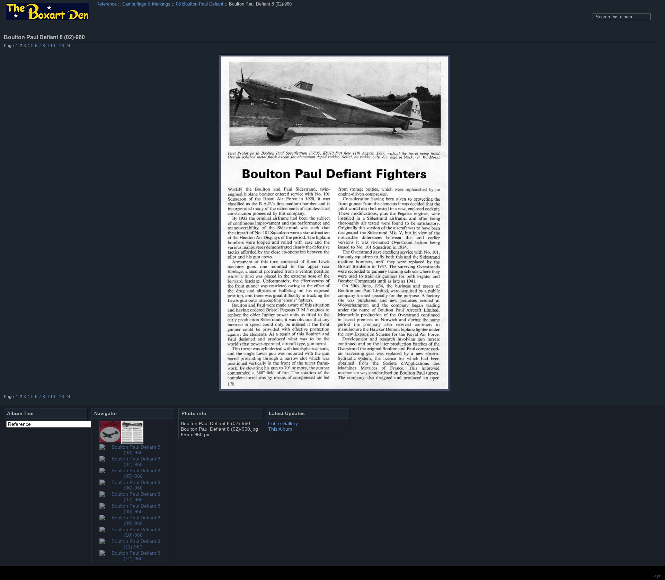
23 (61, 46)
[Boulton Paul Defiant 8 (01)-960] (110, 440)
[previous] (628, 46)
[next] (647, 46)
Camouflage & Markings (146, 4)
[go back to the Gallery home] (47, 12)
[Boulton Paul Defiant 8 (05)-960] (133, 476)
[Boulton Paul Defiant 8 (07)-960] (133, 499)
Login (657, 576)
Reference (106, 4)
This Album (280, 429)
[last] (656, 46)
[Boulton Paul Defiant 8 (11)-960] (133, 547)
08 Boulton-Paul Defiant (199, 4)
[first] (619, 46)
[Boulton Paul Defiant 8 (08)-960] (133, 511)
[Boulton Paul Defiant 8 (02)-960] (334, 222)
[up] (638, 46)
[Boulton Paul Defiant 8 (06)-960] (133, 488)
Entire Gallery (283, 423)
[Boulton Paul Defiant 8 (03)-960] (133, 452)
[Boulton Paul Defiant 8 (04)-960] (133, 464)
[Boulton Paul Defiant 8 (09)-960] (133, 523)
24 (67, 46)
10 (52, 46)
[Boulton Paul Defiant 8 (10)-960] (133, 535)
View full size (656, 37)
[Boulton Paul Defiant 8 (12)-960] (133, 558)
